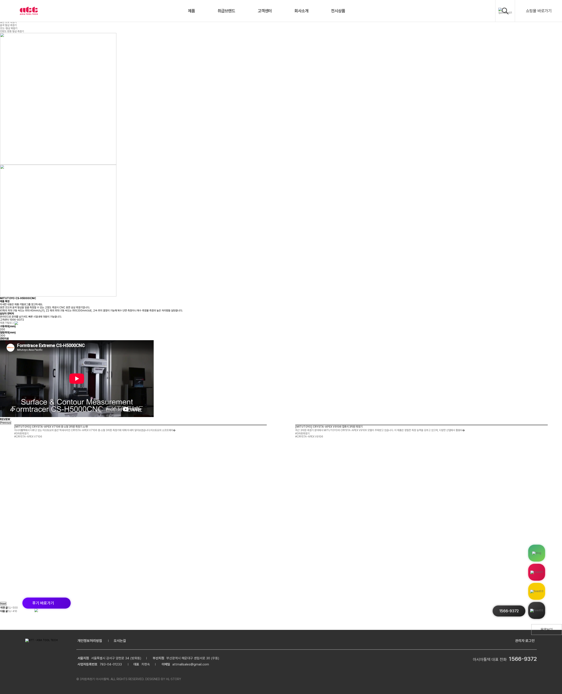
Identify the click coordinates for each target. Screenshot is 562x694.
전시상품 (338, 10)
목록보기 (546, 629)
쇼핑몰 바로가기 (538, 10)
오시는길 (120, 641)
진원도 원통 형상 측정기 (12, 31)
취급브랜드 (226, 10)
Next (3, 603)
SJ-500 (13, 607)
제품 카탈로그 (7, 322)
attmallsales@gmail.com (190, 664)
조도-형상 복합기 (8, 28)
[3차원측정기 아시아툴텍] (29, 11)
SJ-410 (12, 611)
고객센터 (265, 10)
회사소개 (301, 10)
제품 (191, 10)
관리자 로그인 (525, 641)
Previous (5, 422)
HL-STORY (173, 679)
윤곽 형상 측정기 (8, 25)
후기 (43, 603)
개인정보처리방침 (89, 641)
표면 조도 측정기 (8, 22)
